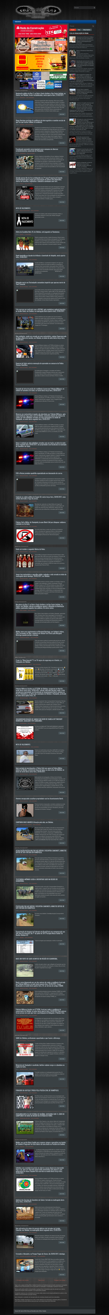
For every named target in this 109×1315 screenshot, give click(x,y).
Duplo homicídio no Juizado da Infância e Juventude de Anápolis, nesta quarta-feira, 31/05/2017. (41, 256)
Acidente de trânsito (24, 637)
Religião (22, 937)
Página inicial (18, 22)
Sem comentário (30, 97)
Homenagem (23, 1040)
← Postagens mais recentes (22, 1280)
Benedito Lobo (35, 1311)
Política (21, 183)
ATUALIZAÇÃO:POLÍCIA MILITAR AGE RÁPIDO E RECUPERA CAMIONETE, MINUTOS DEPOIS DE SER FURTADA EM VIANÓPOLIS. (41, 851)
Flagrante (22, 1146)
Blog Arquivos (86, 29)
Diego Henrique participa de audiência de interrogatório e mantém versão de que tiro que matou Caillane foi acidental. (40, 121)
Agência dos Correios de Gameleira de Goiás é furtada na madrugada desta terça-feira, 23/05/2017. (40, 1200)
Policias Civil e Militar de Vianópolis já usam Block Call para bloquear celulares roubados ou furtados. (41, 523)
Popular (73, 29)
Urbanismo (22, 97)
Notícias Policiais (24, 259)
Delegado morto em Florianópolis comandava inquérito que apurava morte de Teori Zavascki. (40, 283)
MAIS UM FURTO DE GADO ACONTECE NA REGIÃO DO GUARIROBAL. (37, 959)
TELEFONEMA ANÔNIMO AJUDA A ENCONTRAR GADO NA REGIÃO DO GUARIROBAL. (37, 880)
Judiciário (22, 124)
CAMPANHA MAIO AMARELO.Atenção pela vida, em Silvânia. (34, 822)
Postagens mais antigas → (60, 1280)
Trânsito (30, 664)
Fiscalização (23, 153)
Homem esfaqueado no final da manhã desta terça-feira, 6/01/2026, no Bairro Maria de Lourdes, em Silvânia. (84, 165)
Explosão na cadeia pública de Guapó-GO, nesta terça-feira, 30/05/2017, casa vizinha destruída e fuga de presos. (41, 497)
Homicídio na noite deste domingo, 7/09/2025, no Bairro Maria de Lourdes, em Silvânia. (84, 138)
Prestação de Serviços (25, 1256)
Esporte (21, 234)
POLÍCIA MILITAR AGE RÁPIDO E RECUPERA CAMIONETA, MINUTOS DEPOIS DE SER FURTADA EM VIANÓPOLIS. (40, 907)
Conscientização (24, 664)
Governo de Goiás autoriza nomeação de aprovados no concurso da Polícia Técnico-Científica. (39, 364)
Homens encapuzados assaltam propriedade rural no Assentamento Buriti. (39, 798)
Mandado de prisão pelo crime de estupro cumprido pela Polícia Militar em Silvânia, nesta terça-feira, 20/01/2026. (84, 151)
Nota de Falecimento (25, 210)
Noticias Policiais (24, 313)
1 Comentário (28, 234)
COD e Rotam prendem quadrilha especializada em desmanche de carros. (39, 473)
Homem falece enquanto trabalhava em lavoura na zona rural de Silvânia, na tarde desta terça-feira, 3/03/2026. (84, 92)
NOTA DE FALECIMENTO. (23, 208)
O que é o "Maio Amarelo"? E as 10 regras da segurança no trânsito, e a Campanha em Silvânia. (39, 661)
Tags (79, 29)
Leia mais (62, 114)
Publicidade (33, 1256)
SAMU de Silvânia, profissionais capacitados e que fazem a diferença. (38, 1038)
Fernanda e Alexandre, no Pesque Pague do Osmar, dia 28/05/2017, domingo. (40, 1254)
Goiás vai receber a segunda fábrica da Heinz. (30, 549)
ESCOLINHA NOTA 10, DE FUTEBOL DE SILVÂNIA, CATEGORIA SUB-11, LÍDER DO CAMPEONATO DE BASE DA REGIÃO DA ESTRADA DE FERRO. (40, 1115)
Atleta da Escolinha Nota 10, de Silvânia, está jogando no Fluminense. (38, 232)
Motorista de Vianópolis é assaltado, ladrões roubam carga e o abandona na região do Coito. (40, 1066)
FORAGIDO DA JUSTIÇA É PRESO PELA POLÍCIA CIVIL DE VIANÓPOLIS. (37, 1090)
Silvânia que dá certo (25, 1118)
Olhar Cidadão (23, 610)
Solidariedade (23, 723)
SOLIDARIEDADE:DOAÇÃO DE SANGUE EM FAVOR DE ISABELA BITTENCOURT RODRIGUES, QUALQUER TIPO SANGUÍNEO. (39, 720)
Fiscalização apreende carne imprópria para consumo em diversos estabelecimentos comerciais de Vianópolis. (37, 150)
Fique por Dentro (24, 367)
